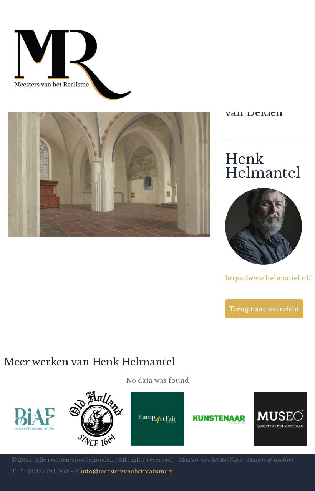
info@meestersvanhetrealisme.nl (128, 471)
